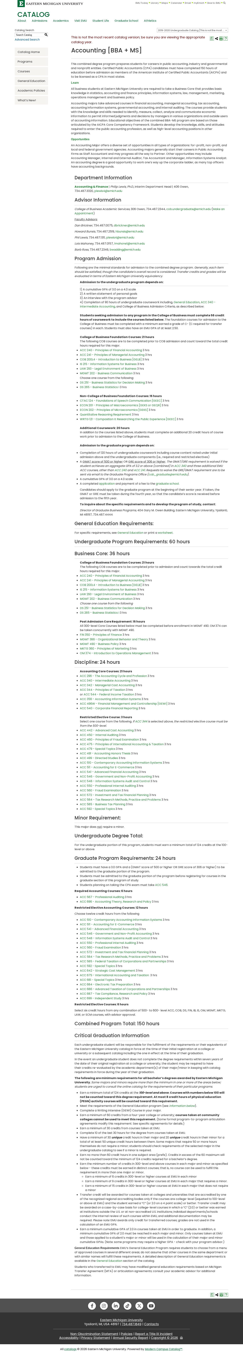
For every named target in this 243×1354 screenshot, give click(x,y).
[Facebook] (92, 1306)
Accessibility (69, 1338)
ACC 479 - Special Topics (97, 749)
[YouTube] (151, 1306)
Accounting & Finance (91, 187)
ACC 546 (161, 885)
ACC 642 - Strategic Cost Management (107, 971)
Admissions (39, 21)
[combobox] (192, 30)
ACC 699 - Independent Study (101, 998)
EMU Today (142, 2)
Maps (165, 2)
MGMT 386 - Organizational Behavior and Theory (114, 639)
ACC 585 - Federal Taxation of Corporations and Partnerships (123, 961)
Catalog (33, 14)
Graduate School (126, 21)
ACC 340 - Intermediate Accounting (105, 681)
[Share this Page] (216, 39)
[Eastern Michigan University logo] (50, 3)
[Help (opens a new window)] (226, 39)
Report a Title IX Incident (154, 1334)
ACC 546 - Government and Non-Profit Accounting (116, 776)
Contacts (151, 1324)
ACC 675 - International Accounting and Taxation (115, 975)
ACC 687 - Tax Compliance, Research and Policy (113, 994)
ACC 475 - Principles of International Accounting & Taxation (122, 744)
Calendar (176, 2)
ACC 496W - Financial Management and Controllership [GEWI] (123, 704)
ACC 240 (121, 470)
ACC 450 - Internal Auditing (99, 735)
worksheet (165, 533)
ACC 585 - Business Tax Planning (102, 804)
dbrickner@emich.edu (129, 225)
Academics (61, 21)
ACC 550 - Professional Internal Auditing (108, 786)
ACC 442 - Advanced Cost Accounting (107, 730)
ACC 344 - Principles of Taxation (102, 690)
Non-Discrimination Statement (94, 1334)
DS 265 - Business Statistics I (99, 387)
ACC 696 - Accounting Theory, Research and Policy (115, 902)
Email (188, 2)
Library (155, 2)
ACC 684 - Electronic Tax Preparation (106, 984)
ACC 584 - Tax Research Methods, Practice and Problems (120, 800)
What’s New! (27, 100)
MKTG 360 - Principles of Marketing (104, 649)
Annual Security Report (130, 1338)
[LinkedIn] (116, 1306)
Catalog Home (29, 52)
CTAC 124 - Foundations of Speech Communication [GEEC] (121, 401)
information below (182, 1106)
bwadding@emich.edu (125, 250)
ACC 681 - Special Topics (97, 980)
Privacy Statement (95, 1338)
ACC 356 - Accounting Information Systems (110, 699)
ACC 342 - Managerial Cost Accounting (107, 685)
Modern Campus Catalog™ (163, 1349)
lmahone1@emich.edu (129, 244)
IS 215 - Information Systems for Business (108, 364)
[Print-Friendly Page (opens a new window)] (221, 39)
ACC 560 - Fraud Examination (100, 790)
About (22, 21)
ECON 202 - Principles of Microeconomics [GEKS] (114, 410)
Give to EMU (213, 2)
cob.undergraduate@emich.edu (189, 209)
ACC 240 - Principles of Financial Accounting (111, 350)
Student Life (101, 21)
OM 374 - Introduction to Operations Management (115, 653)
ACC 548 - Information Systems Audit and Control (115, 781)
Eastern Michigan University (121, 1320)
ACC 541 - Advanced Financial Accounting (109, 772)
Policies (127, 1334)
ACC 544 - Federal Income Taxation (109, 694)
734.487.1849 (131, 1324)
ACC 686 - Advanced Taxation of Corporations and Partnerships (125, 989)
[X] (139, 1306)
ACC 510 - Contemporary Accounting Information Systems (121, 763)
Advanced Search (27, 39)
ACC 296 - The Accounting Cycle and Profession (113, 676)
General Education (31, 81)
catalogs (70, 1349)
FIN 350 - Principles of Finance (101, 635)
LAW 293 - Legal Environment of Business (108, 369)
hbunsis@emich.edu (129, 231)
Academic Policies (31, 90)
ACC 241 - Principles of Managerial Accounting (112, 355)
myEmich (199, 2)
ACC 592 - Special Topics (97, 809)
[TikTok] (127, 1306)
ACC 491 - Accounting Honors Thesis (105, 753)
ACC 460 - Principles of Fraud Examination (109, 740)
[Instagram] (104, 1306)
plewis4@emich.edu (108, 191)
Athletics (150, 21)
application (107, 484)
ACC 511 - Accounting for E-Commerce (107, 767)
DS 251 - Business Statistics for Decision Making (112, 382)
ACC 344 (141, 721)
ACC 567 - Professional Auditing (102, 897)
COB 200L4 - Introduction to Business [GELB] (111, 359)
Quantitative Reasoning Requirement (105, 414)
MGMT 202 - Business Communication (106, 373)
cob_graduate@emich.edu (167, 474)
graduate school (167, 484)
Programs (25, 61)
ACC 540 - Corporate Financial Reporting (109, 708)
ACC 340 (180, 466)
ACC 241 (139, 470)
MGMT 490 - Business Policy (99, 644)
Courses (24, 71)
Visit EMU (80, 21)
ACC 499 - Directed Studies (99, 758)
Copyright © (164, 1338)
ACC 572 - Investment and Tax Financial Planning (114, 795)
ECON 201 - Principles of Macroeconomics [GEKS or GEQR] (120, 405)
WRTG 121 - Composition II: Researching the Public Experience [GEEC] (128, 419)
